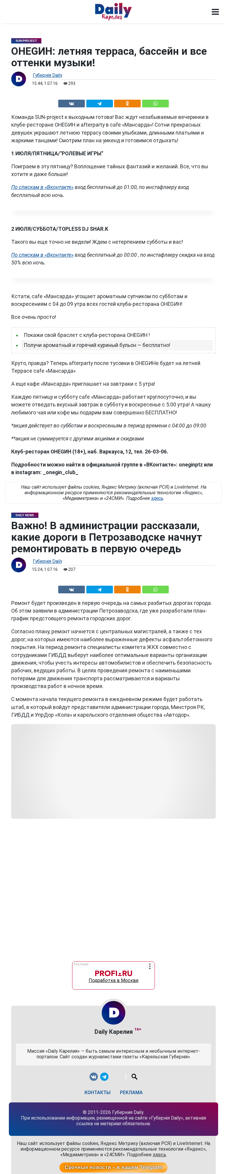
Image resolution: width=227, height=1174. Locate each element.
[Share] (155, 102)
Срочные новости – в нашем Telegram (113, 1167)
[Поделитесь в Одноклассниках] (127, 102)
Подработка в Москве (114, 979)
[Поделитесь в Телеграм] (99, 102)
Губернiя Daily (47, 75)
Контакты (98, 1092)
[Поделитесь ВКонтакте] (71, 102)
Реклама (131, 1092)
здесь (157, 498)
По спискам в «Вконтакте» (42, 187)
